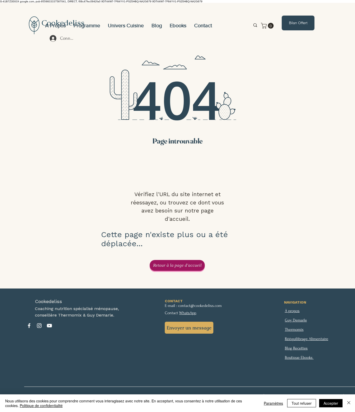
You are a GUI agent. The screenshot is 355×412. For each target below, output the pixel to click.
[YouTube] (49, 325)
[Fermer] (349, 403)
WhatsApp (187, 313)
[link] (268, 26)
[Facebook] (29, 325)
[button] (126, 25)
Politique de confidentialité (41, 405)
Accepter (331, 403)
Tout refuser (302, 403)
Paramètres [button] (273, 403)
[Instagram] (39, 325)
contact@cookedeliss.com (200, 305)
